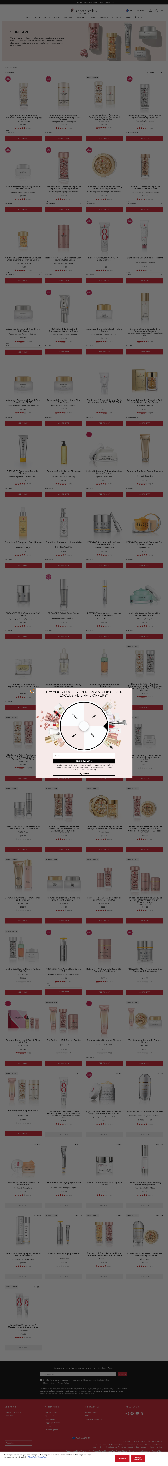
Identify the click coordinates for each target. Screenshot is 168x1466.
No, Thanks (84, 773)
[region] (84, 1459)
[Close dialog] (32, 691)
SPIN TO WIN (84, 761)
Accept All (122, 1459)
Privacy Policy (32, 1457)
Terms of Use (42, 1457)
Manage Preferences (138, 1458)
